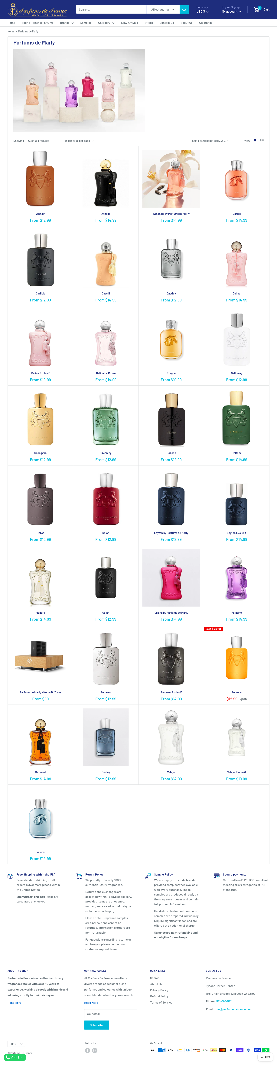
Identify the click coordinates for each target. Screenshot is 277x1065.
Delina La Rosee (106, 373)
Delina (236, 293)
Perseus (237, 692)
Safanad (40, 772)
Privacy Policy (159, 990)
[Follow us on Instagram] (94, 1050)
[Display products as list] (262, 140)
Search (154, 978)
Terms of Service (161, 1002)
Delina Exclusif (40, 373)
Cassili (106, 293)
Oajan (105, 612)
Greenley (105, 453)
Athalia (105, 213)
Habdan (171, 453)
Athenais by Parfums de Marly (171, 213)
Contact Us (166, 22)
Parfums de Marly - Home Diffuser (40, 692)
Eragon (171, 373)
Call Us (16, 1057)
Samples (86, 22)
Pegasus (106, 692)
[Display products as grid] (255, 140)
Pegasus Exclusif (171, 692)
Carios (237, 213)
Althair (40, 213)
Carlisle (40, 293)
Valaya (171, 772)
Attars (149, 22)
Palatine (236, 612)
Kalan (105, 532)
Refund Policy (159, 996)
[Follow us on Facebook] (87, 1050)
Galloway (236, 373)
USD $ (13, 1043)
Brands (65, 22)
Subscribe (96, 1025)
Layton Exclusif (236, 532)
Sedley (106, 772)
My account (230, 11)
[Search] (184, 9)
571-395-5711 (224, 1001)
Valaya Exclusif (236, 772)
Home (11, 22)
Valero (40, 852)
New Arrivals (129, 22)
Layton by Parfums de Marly (171, 532)
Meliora (40, 612)
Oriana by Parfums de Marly (171, 612)
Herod (40, 532)
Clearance (206, 22)
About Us (187, 22)
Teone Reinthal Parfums (38, 22)
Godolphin (40, 453)
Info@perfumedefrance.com (233, 1009)
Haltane (237, 453)
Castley (171, 293)
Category (104, 22)
